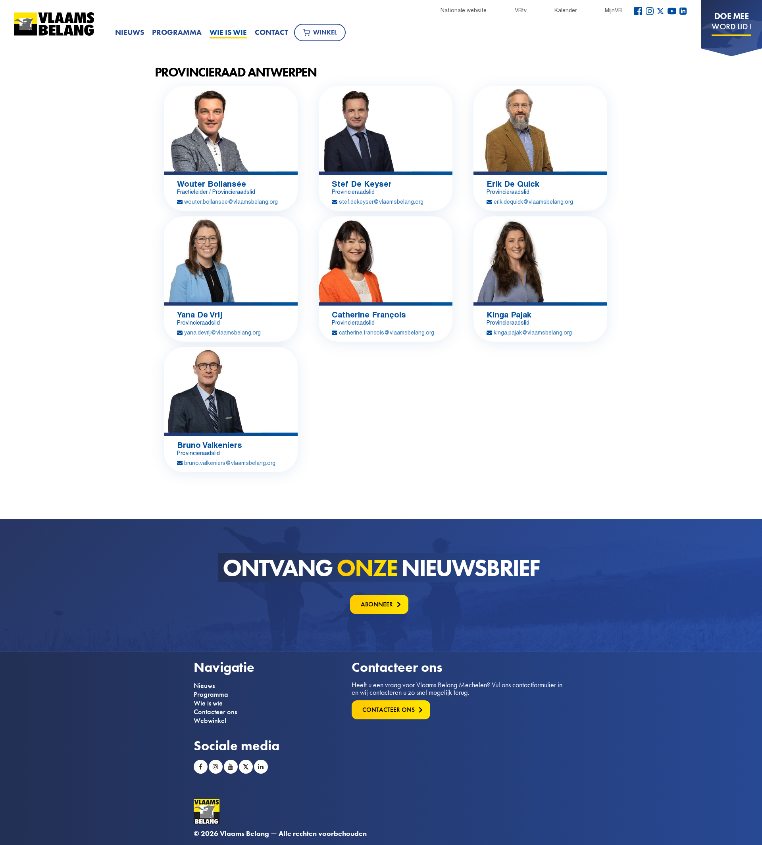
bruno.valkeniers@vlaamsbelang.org (229, 463)
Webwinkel (210, 720)
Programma (177, 32)
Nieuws (129, 32)
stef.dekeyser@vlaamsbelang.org (381, 202)
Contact (271, 32)
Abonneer (377, 604)
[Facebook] (638, 11)
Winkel (325, 32)
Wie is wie (228, 32)
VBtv (521, 10)
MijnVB (613, 10)
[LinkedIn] (683, 11)
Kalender (565, 10)
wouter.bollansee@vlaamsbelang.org (231, 202)
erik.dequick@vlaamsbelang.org (533, 202)
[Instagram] (650, 11)
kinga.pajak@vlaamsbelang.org (533, 332)
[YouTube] (672, 11)
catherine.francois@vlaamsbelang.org (386, 332)
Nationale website (464, 10)
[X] (660, 11)
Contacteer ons (215, 711)
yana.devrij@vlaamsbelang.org (222, 332)
